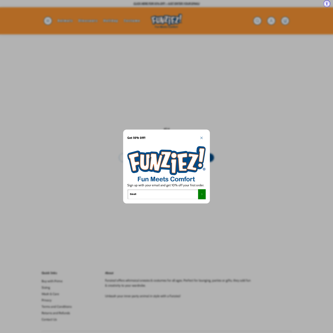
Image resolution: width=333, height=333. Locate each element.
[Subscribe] (202, 194)
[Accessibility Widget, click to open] (326, 3)
